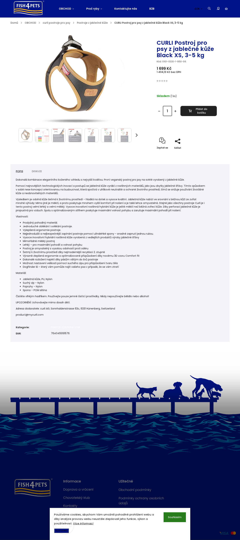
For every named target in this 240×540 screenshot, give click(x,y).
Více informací (83, 523)
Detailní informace (168, 126)
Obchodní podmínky (135, 490)
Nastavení (61, 530)
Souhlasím (174, 517)
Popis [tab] (19, 171)
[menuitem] (69, 9)
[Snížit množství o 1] (159, 111)
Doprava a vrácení (78, 489)
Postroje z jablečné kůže (65, 327)
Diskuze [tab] (37, 171)
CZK (197, 9)
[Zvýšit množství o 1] (175, 111)
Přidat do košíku (201, 110)
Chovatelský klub (76, 497)
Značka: (166, 35)
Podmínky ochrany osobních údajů (141, 500)
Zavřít (205, 154)
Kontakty (70, 506)
